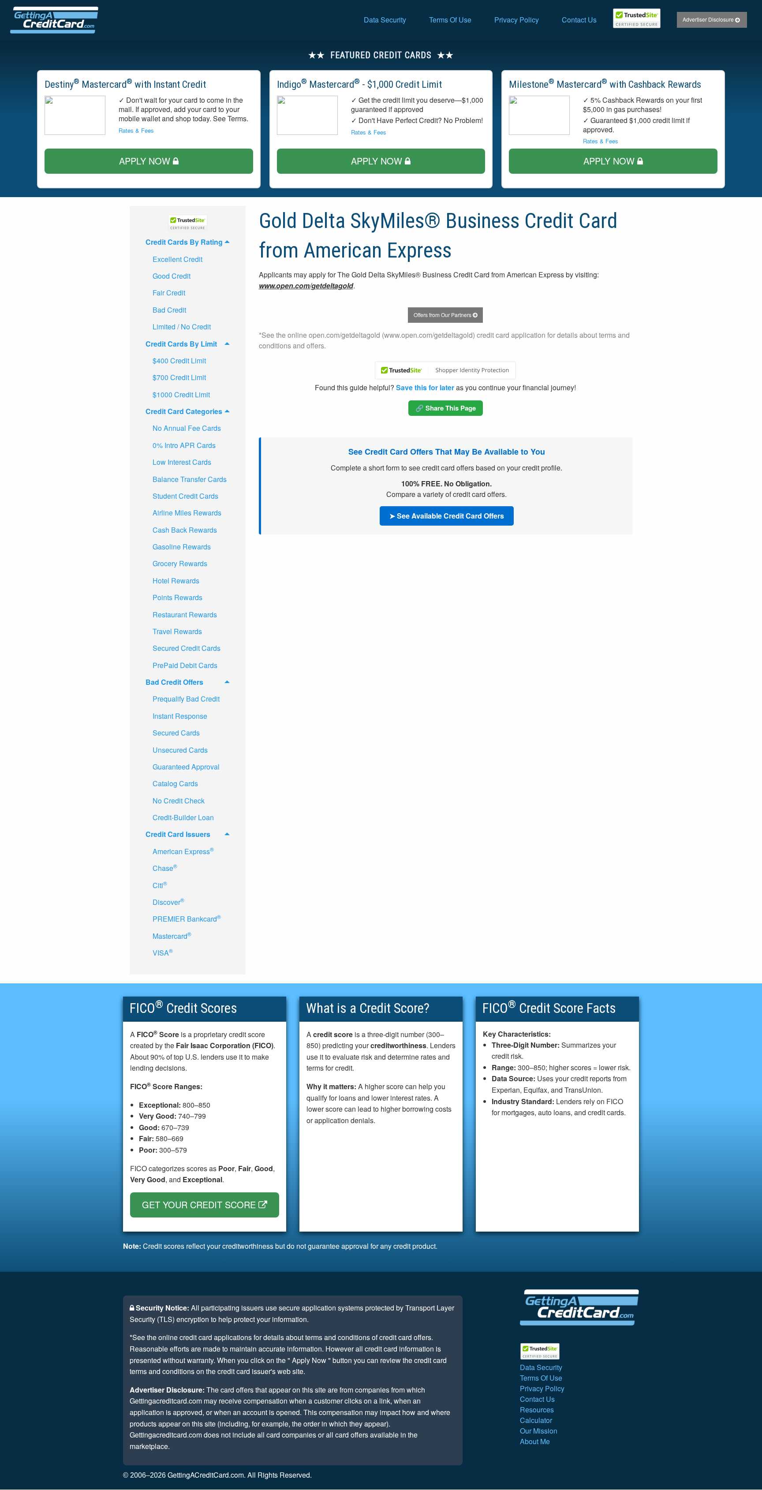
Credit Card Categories (184, 411)
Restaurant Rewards (185, 614)
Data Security (385, 20)
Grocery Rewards (180, 563)
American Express (183, 850)
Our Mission (538, 1431)
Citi (160, 884)
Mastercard (172, 935)
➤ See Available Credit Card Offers (446, 516)
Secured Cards (176, 733)
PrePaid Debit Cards (185, 665)
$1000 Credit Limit (181, 394)
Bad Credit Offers (174, 682)
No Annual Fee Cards (187, 428)
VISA (163, 952)
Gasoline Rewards (182, 546)
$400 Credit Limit (179, 360)
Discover (168, 901)
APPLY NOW (146, 160)
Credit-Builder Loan (183, 817)
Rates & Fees (136, 130)
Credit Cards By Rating (184, 242)
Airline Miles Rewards (187, 513)
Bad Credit (169, 310)
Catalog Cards (175, 783)
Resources (537, 1409)
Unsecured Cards (180, 750)
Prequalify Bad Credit (186, 699)
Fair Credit (169, 293)
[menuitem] (385, 20)
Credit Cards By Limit (181, 344)
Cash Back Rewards (185, 530)
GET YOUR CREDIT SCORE (200, 1204)
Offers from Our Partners (443, 314)
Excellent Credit (177, 259)
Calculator (536, 1420)
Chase (165, 867)
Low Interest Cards (182, 462)
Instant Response (180, 716)
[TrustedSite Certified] (637, 18)
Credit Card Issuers (178, 834)
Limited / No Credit (182, 326)
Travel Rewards (177, 631)
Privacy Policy (516, 20)
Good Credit (171, 276)
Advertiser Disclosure (709, 19)
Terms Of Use (450, 20)
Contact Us (579, 20)
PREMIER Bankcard (187, 918)
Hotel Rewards (176, 580)
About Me (535, 1441)
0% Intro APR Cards (184, 445)
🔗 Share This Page (445, 408)
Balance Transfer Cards (190, 479)
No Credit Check (179, 800)
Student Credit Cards (185, 496)
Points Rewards (177, 597)
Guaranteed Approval (186, 767)
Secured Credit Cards (186, 648)
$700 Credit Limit (179, 377)
